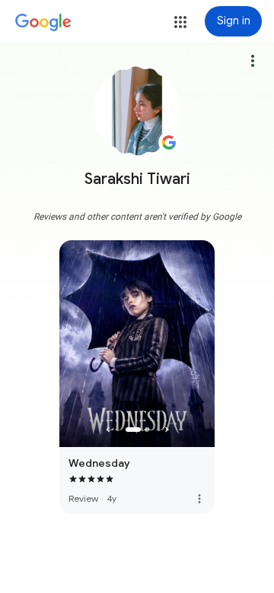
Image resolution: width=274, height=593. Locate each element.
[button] (180, 22)
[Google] (43, 23)
